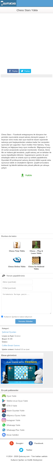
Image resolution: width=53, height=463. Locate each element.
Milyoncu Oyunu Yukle (16, 415)
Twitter (29, 450)
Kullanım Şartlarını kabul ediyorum (18, 317)
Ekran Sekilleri (13, 435)
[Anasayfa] (8, 3)
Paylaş (14, 71)
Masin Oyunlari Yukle (15, 411)
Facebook (38, 443)
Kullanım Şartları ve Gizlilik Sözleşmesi (26, 460)
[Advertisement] (26, 40)
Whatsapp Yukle (13, 425)
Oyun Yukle (11, 396)
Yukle (28, 175)
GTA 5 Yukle (12, 406)
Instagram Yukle (13, 420)
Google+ (19, 443)
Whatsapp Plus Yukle (15, 430)
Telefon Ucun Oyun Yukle (17, 401)
